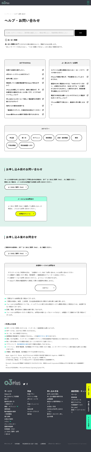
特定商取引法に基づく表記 (30, 444)
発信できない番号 (43, 336)
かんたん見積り (88, 422)
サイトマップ (8, 444)
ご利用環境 (8, 414)
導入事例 (7, 416)
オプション (36, 138)
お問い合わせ (89, 407)
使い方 (24, 138)
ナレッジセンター (10, 424)
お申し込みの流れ (52, 394)
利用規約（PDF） (10, 429)
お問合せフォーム (24, 214)
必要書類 (50, 399)
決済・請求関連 (62, 138)
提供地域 (7, 409)
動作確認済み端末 (22, 344)
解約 (76, 138)
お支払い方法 (51, 406)
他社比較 (30, 409)
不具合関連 (12, 145)
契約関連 (49, 138)
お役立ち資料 (8, 419)
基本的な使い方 (9, 401)
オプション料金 (32, 396)
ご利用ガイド (8, 404)
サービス (8, 391)
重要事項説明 (8, 426)
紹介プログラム (76, 402)
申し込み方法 (52, 391)
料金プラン (30, 394)
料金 (29, 391)
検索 (80, 33)
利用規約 (17, 444)
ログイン (45, 288)
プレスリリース (76, 400)
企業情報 (43, 444)
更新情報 (74, 397)
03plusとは (7, 394)
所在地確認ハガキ (26, 145)
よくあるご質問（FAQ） (16, 187)
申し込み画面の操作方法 (55, 396)
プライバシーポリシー (54, 444)
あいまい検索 (12, 40)
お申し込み (89, 391)
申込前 (12, 138)
